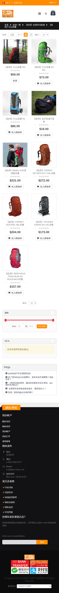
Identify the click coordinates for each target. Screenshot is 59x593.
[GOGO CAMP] (7, 13)
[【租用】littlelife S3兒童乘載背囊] (15, 155)
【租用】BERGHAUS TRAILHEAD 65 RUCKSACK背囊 (15, 276)
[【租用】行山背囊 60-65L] (44, 51)
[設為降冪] (20, 34)
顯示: (37, 35)
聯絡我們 (6, 426)
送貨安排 (9, 492)
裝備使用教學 (11, 497)
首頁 (6, 25)
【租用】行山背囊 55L (15, 67)
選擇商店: (12, 586)
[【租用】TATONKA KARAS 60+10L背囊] (44, 206)
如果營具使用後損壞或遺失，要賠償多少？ (27, 388)
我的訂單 (6, 436)
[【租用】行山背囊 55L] (15, 51)
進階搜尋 (6, 441)
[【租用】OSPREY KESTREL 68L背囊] (15, 206)
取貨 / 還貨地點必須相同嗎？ (21, 392)
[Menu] (39, 13)
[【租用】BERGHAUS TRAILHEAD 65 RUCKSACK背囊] (15, 258)
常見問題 (9, 512)
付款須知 (9, 487)
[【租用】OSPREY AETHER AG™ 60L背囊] (44, 155)
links (51, 2)
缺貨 (15, 80)
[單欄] (31, 35)
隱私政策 (9, 507)
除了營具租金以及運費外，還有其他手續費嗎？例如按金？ (29, 378)
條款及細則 (10, 502)
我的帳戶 (6, 431)
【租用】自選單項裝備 (35, 25)
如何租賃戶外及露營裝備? (19, 373)
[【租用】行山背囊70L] (15, 103)
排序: (4, 35)
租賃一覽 (17, 25)
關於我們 (6, 421)
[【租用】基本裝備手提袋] (44, 103)
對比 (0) (19, 3)
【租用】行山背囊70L (15, 119)
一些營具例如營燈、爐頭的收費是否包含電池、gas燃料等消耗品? (29, 384)
